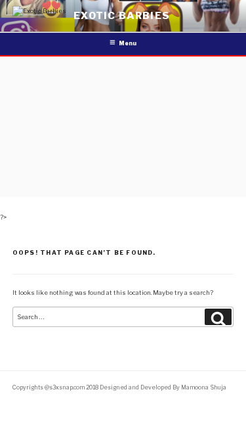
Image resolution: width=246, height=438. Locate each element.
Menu (127, 43)
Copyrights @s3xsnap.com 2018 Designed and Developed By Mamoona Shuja (119, 387)
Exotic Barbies (121, 16)
